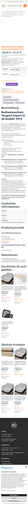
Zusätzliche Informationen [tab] (10, 100)
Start (2, 11)
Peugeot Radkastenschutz (8, 92)
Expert (8, 14)
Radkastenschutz (19, 92)
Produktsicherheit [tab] (8, 102)
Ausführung (5, 74)
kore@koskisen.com (5, 241)
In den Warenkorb (12, 84)
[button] (25, 5)
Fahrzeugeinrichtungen (10, 11)
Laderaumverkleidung (17, 91)
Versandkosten (7, 297)
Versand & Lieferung (7, 463)
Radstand (5, 68)
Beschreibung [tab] (7, 97)
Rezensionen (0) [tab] (19, 102)
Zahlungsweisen (6, 461)
